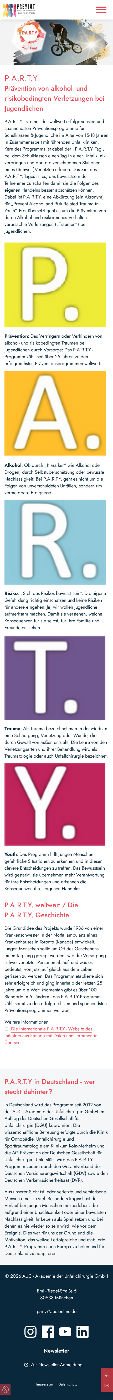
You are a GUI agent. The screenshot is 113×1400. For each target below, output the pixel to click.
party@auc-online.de (56, 1311)
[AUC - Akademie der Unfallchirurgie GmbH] (26, 10)
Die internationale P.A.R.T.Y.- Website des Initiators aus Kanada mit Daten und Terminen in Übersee (50, 1035)
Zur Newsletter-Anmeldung (57, 1364)
